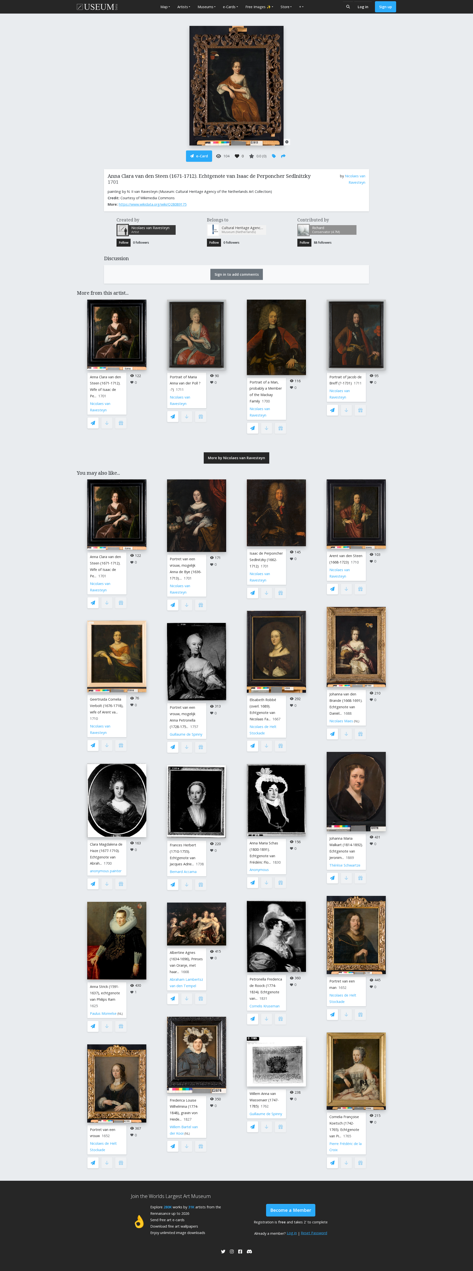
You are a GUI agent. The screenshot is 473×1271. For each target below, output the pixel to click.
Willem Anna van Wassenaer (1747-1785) (264, 1100)
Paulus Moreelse (103, 1013)
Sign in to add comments (237, 274)
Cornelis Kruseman (265, 1006)
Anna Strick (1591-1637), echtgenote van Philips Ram (105, 993)
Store (285, 6)
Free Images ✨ (258, 6)
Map (164, 6)
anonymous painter (105, 871)
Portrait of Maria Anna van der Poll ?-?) (185, 383)
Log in (363, 6)
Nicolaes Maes (341, 721)
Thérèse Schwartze (344, 865)
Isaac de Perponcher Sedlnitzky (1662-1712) (266, 559)
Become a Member (290, 1210)
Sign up (385, 6)
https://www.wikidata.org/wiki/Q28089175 (152, 204)
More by (236, 457)
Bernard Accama (183, 871)
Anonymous (259, 869)
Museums (205, 6)
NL (120, 1014)
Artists (182, 6)
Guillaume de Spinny (186, 734)
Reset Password (314, 1233)
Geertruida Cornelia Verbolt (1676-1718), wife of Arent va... (106, 705)
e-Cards (229, 6)
